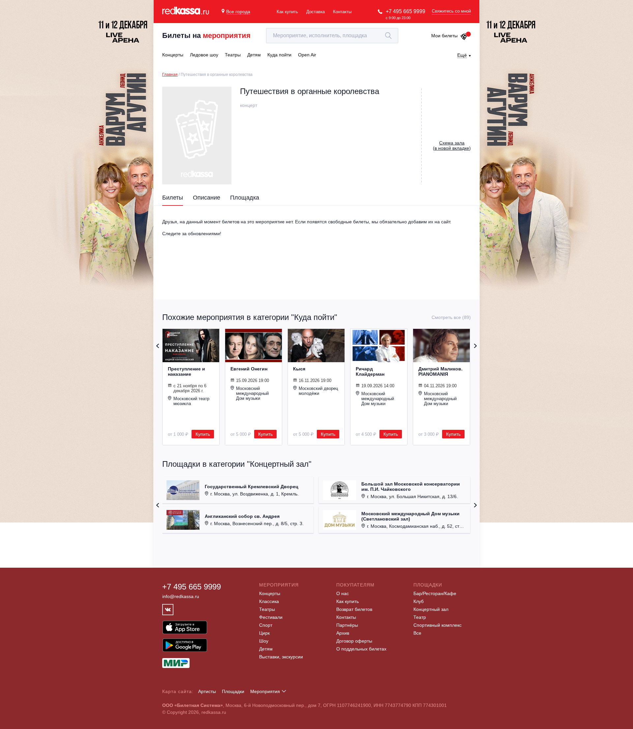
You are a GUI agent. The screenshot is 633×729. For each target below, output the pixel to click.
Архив (342, 633)
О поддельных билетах (361, 648)
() (452, 145)
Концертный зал (430, 609)
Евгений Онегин (248, 368)
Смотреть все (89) (451, 317)
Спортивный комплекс (437, 625)
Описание (206, 197)
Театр (419, 617)
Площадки (233, 691)
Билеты (172, 197)
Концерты (269, 593)
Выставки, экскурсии (281, 656)
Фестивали (271, 617)
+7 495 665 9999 (405, 11)
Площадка (244, 197)
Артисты (207, 691)
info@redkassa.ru (180, 596)
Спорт (265, 625)
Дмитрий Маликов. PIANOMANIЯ (440, 371)
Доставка (315, 11)
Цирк (264, 633)
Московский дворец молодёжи (318, 391)
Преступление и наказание (186, 371)
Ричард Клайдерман (370, 371)
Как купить (287, 11)
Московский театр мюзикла (191, 401)
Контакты (342, 11)
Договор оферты (354, 641)
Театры (267, 609)
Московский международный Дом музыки (252, 393)
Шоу (263, 641)
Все (417, 633)
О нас (342, 593)
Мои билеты (444, 35)
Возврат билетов (354, 609)
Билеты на (206, 35)
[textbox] (332, 35)
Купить (203, 434)
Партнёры (347, 625)
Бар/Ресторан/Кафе (434, 593)
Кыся (299, 368)
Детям (266, 648)
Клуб (418, 601)
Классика (269, 601)
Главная (170, 74)
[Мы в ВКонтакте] (167, 609)
